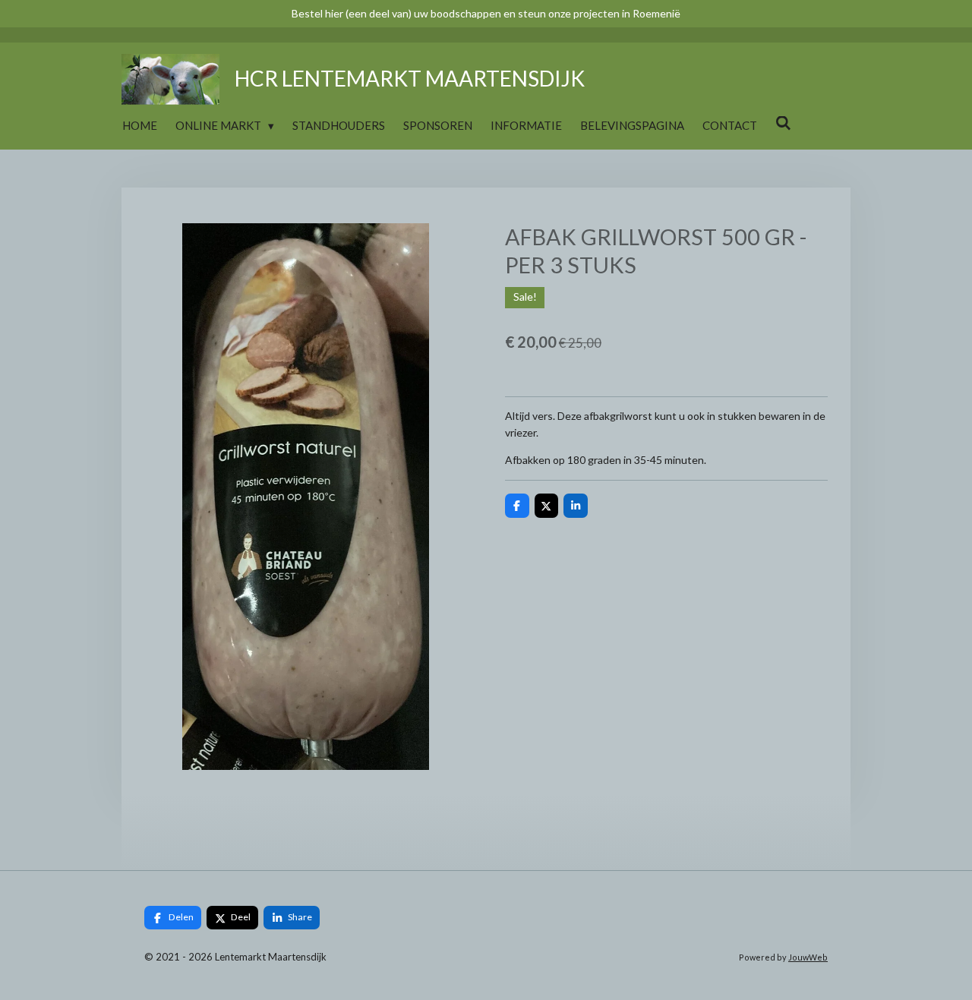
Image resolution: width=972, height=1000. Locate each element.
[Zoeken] (783, 123)
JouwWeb (808, 957)
